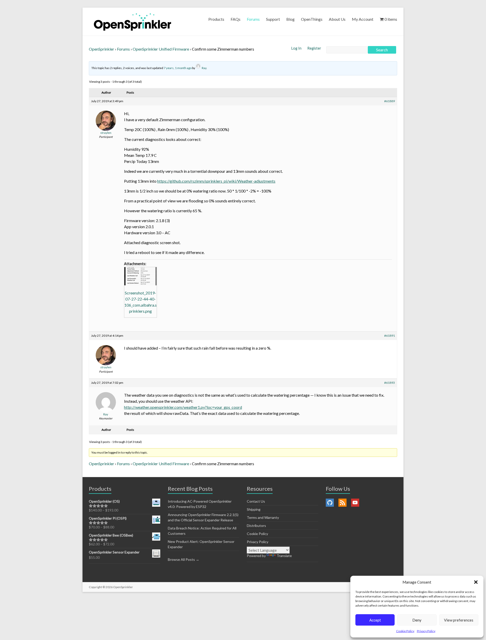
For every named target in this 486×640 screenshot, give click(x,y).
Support (273, 19)
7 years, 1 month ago (178, 68)
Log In (296, 48)
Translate (284, 555)
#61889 (389, 101)
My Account (362, 19)
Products (216, 19)
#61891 (389, 335)
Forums (253, 19)
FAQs (235, 19)
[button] (475, 582)
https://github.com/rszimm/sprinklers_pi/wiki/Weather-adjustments (216, 181)
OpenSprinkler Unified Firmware (161, 49)
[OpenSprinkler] (132, 22)
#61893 (389, 383)
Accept (375, 620)
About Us (337, 19)
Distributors (256, 525)
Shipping (253, 509)
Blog (290, 19)
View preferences (458, 620)
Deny (416, 620)
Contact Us (256, 501)
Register (314, 48)
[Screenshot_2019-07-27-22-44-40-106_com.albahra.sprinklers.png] (140, 276)
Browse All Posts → (183, 559)
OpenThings (311, 19)
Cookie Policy (405, 631)
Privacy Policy (426, 631)
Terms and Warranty (263, 517)
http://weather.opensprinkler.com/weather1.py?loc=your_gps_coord (183, 407)
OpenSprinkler (101, 49)
